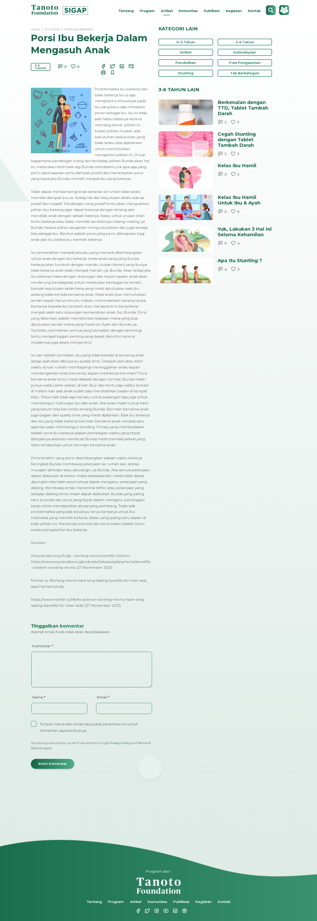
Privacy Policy (120, 743)
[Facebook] (100, 66)
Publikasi (212, 11)
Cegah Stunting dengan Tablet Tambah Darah (237, 139)
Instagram (153, 911)
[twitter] (109, 66)
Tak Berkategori (244, 73)
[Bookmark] (109, 72)
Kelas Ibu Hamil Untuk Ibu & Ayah (239, 200)
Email (103, 697)
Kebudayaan (244, 52)
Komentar (42, 646)
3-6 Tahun (40, 67)
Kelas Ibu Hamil (237, 165)
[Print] (100, 72)
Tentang (126, 11)
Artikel (167, 11)
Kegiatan (234, 11)
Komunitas (188, 11)
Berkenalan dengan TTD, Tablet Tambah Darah (243, 108)
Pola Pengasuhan (245, 62)
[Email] (128, 66)
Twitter (144, 911)
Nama (38, 697)
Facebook (135, 911)
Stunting (186, 73)
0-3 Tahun (185, 42)
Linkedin (172, 911)
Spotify (181, 911)
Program (147, 11)
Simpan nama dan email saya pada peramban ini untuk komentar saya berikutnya (89, 727)
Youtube (163, 911)
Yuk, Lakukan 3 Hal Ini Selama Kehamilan (245, 231)
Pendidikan (185, 62)
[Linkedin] (119, 66)
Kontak (254, 11)
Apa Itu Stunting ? (240, 260)
